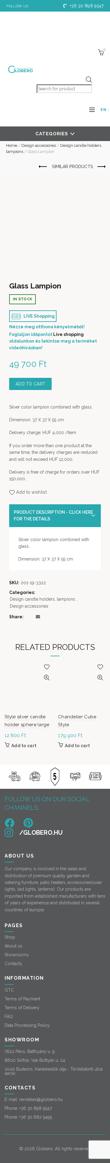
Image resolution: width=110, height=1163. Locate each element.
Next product (100, 167)
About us (13, 946)
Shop (10, 937)
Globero (44, 1148)
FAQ (9, 1016)
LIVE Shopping (39, 316)
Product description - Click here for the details (53, 515)
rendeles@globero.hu (41, 1099)
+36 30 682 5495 (35, 1117)
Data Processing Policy (27, 1025)
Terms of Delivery (22, 1007)
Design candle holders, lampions (42, 599)
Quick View (46, 677)
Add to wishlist (31, 492)
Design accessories (38, 145)
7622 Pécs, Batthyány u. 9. (30, 1051)
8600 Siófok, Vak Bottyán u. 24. (35, 1060)
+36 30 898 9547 (86, 5)
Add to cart (30, 383)
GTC (9, 990)
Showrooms (17, 954)
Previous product (43, 167)
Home (11, 145)
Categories (51, 133)
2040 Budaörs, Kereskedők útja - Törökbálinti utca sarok (54, 1071)
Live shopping (68, 334)
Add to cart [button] (23, 745)
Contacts (13, 963)
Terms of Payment (22, 998)
